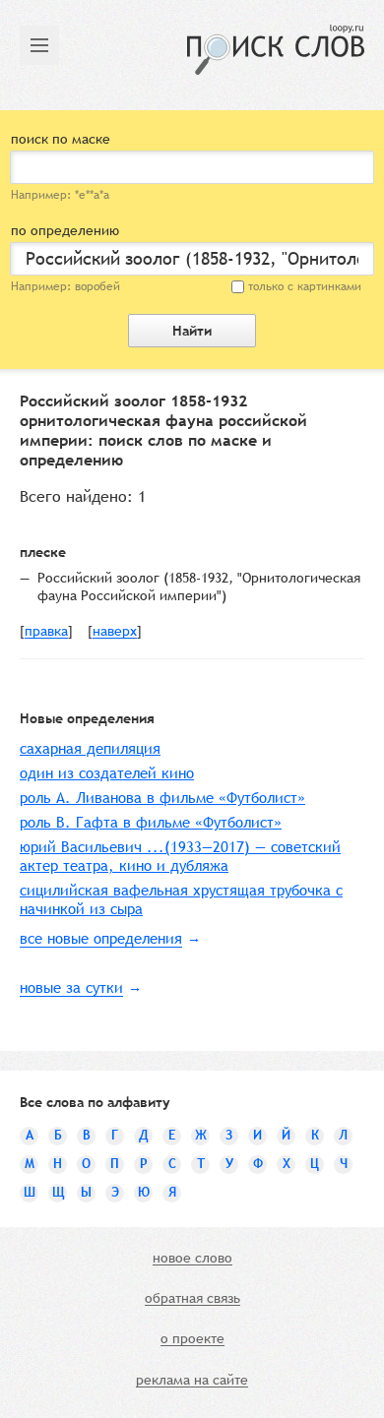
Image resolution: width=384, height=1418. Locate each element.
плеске (43, 552)
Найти (192, 331)
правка (46, 632)
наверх (115, 632)
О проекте (192, 1339)
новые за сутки (71, 987)
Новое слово (192, 1258)
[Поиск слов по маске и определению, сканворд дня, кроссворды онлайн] (275, 50)
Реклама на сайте (192, 1380)
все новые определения (101, 938)
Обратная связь (192, 1299)
